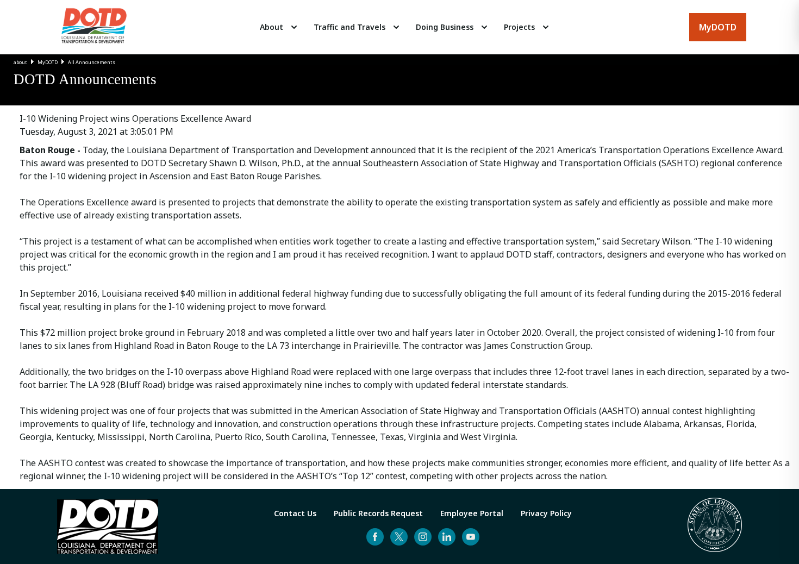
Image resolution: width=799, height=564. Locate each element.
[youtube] (470, 537)
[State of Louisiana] (715, 526)
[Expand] (294, 27)
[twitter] (399, 537)
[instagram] (423, 537)
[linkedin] (446, 537)
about (20, 62)
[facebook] (375, 537)
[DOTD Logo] (94, 27)
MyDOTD (48, 62)
